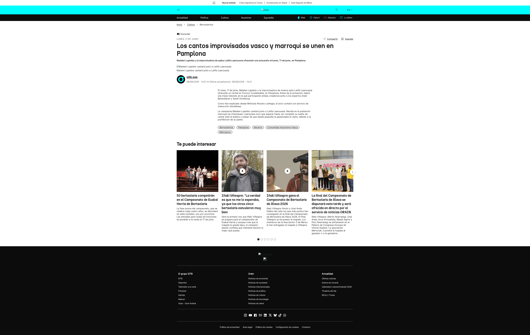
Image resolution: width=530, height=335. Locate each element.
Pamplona (243, 127)
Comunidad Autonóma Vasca (282, 127)
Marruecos (225, 132)
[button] (352, 172)
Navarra (258, 127)
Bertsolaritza (226, 127)
